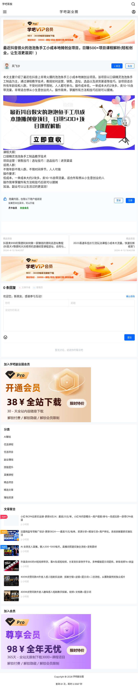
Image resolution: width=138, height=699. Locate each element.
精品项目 (8, 482)
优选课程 (8, 444)
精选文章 (8, 489)
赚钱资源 (8, 497)
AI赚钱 (7, 436)
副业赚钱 (8, 459)
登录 (118, 200)
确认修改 (130, 296)
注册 (130, 200)
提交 (129, 337)
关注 (118, 66)
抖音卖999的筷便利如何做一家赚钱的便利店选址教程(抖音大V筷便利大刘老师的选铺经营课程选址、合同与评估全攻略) (34, 246)
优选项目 (8, 451)
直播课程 (8, 474)
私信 (130, 66)
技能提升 (8, 466)
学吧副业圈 (78, 676)
